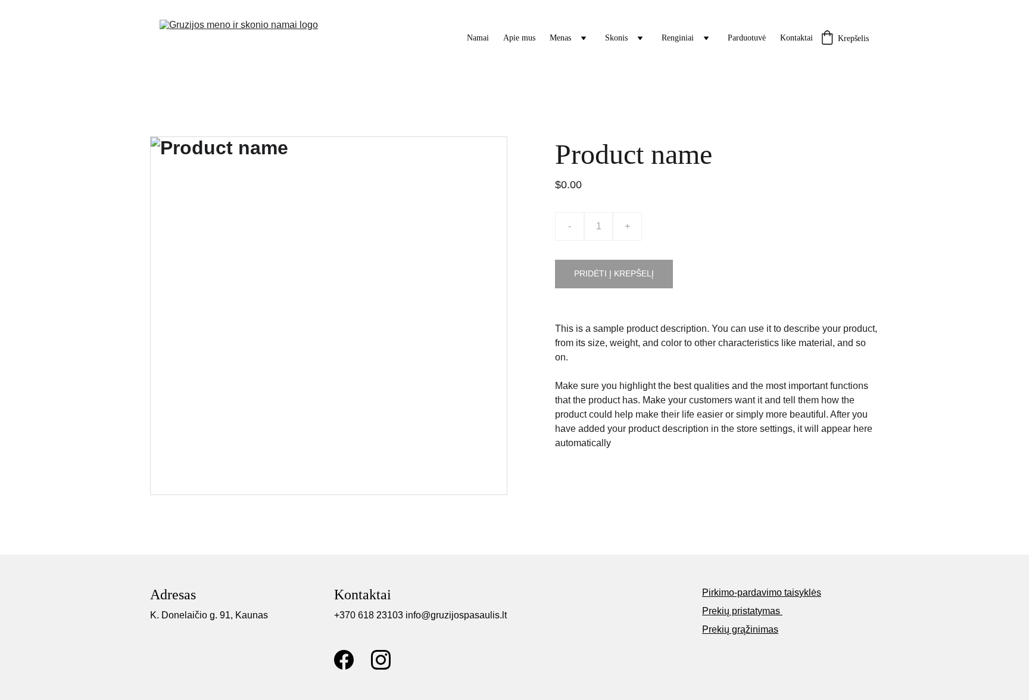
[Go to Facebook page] (344, 660)
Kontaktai (796, 37)
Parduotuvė (747, 37)
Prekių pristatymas (742, 611)
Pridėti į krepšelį (614, 273)
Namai (478, 37)
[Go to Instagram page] (381, 660)
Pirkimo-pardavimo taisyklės (761, 592)
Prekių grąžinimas (740, 629)
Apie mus (519, 37)
